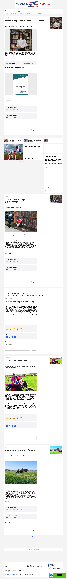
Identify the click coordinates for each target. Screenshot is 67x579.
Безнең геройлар (23, 13)
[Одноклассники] (9, 117)
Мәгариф (7, 17)
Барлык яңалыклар (54, 191)
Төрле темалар (36, 549)
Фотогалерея (11, 13)
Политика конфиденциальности (9, 575)
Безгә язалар (8, 357)
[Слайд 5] (26, 161)
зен (12, 69)
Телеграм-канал (23, 67)
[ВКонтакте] (7, 117)
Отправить (34, 130)
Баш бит (6, 13)
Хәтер (7, 196)
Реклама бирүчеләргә (30, 13)
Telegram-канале (9, 63)
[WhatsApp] (15, 117)
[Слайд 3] (23, 161)
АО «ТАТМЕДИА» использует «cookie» (10, 574)
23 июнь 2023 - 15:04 (7, 204)
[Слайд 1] (20, 161)
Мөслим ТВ (17, 13)
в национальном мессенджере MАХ (28, 63)
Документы (30, 549)
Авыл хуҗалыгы (8, 446)
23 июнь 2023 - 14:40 (7, 298)
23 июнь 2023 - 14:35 (7, 363)
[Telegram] (12, 117)
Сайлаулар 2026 (38, 13)
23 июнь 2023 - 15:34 (7, 23)
